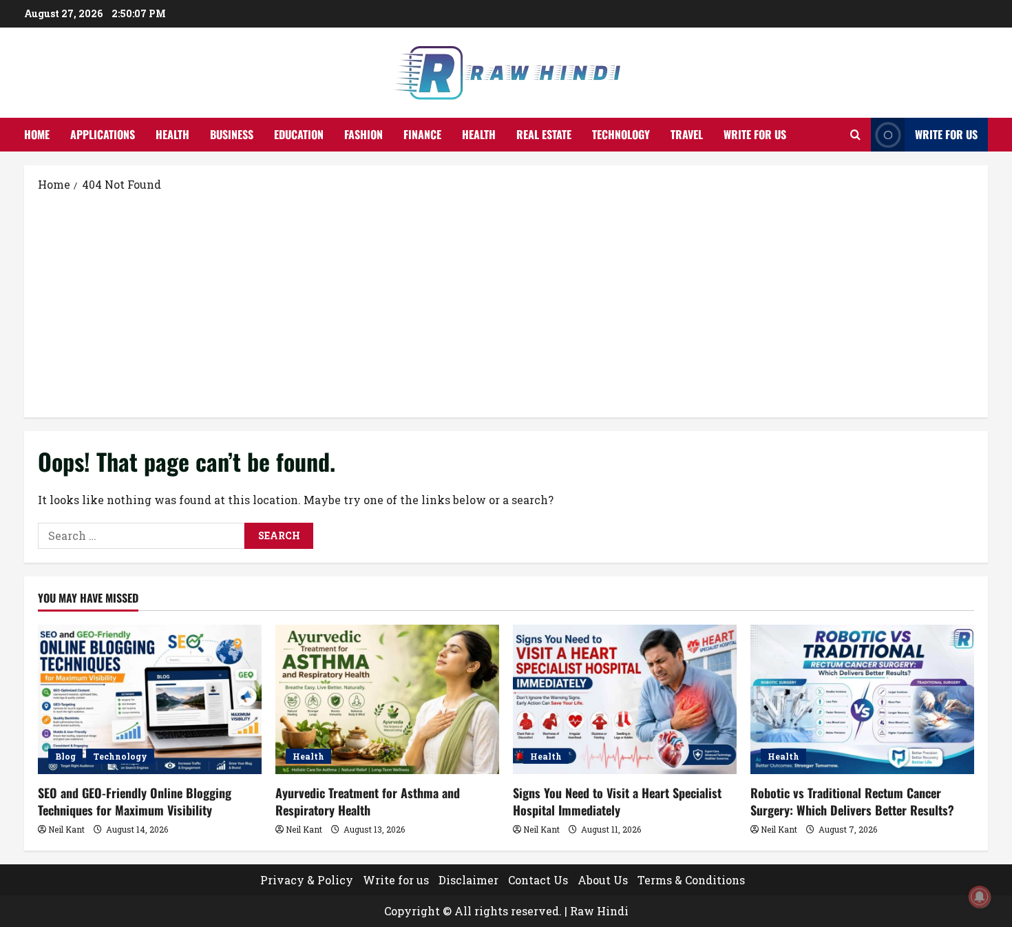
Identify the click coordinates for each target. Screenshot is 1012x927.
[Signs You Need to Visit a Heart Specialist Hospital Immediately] (625, 699)
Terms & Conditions (691, 880)
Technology (621, 134)
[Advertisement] (506, 303)
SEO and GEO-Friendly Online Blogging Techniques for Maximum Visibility (134, 801)
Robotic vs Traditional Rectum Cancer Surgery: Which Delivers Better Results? (852, 801)
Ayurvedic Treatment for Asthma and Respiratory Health (367, 801)
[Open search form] (855, 134)
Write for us (755, 134)
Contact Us (538, 880)
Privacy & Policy (306, 880)
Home (37, 134)
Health (172, 134)
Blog (65, 756)
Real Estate (543, 134)
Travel (687, 134)
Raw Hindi (599, 911)
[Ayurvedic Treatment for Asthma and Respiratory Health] (387, 699)
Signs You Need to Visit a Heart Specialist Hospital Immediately (617, 801)
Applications (102, 134)
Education (299, 134)
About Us (603, 880)
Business (231, 134)
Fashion (363, 134)
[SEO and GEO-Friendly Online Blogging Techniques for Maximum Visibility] (150, 699)
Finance (422, 134)
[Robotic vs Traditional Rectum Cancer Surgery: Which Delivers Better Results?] (862, 699)
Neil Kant (66, 829)
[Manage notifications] (980, 897)
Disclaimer (468, 880)
